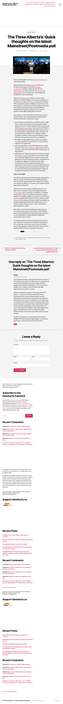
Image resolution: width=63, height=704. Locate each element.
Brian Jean (17, 200)
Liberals (39, 91)
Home (28, 2)
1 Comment (44, 50)
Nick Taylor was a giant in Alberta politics (19, 426)
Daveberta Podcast (50, 2)
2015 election (23, 155)
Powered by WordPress (38, 700)
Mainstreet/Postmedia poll (39, 80)
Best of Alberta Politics (49, 6)
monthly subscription (22, 403)
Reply (15, 324)
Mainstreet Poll (36, 237)
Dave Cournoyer (22, 50)
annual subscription (23, 405)
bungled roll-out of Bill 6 (32, 147)
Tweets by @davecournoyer (9, 587)
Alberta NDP (18, 237)
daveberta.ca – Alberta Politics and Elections (18, 700)
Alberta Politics (31, 32)
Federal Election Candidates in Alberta (34, 4)
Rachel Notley (25, 98)
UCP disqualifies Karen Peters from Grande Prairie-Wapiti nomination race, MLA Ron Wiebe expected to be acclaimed (17, 553)
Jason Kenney (18, 192)
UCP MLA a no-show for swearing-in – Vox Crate (15, 442)
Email (33, 356)
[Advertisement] (31, 17)
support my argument (26, 128)
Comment (16, 344)
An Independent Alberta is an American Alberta (14, 544)
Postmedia (43, 237)
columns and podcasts (16, 400)
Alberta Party (18, 93)
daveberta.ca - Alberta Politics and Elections (10, 4)
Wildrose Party (30, 85)
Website (15, 362)
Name (15, 356)
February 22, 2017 (34, 50)
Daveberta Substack (40, 2)
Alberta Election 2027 (50, 4)
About (32, 2)
